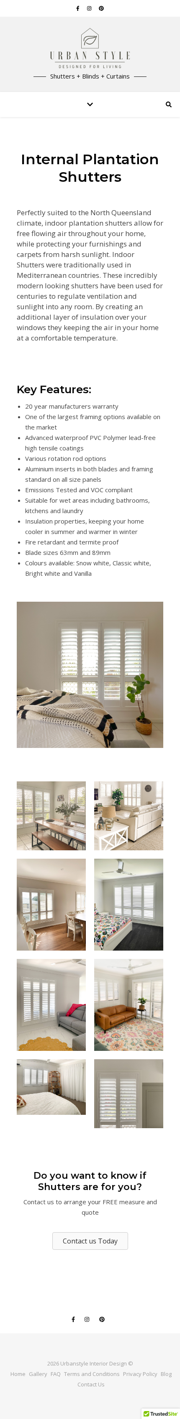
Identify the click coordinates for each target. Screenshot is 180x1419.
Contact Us (91, 1384)
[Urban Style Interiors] (90, 49)
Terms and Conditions (92, 1374)
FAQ (56, 1374)
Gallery (38, 1374)
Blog (166, 1374)
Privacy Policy (140, 1374)
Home (18, 1374)
